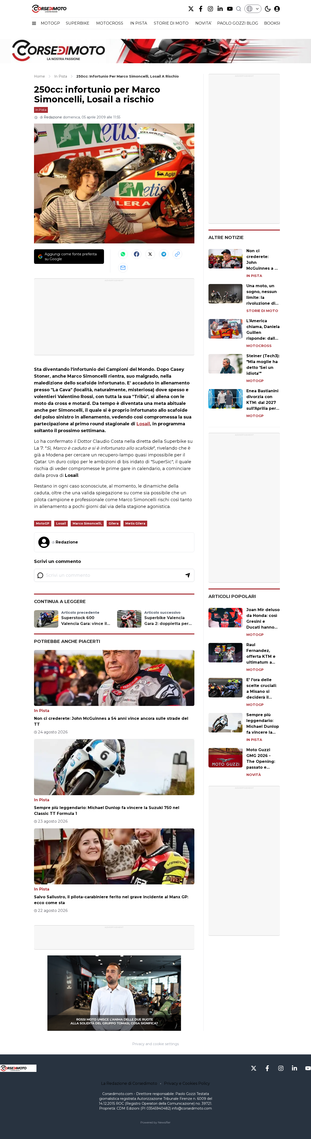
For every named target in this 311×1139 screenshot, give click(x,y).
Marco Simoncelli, (87, 523)
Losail (143, 424)
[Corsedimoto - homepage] (55, 9)
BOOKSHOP (276, 23)
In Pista (40, 110)
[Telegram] (164, 254)
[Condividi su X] (150, 254)
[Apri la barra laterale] (34, 23)
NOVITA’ (203, 23)
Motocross (259, 346)
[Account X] (191, 9)
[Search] (239, 9)
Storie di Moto (262, 311)
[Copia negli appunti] (177, 254)
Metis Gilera (135, 523)
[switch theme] (267, 8)
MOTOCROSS (110, 23)
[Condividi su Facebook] (136, 254)
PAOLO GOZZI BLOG (237, 23)
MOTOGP (50, 23)
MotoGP (42, 523)
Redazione (53, 117)
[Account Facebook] (201, 9)
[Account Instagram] (210, 9)
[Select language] (252, 9)
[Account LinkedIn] (220, 9)
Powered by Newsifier (155, 1122)
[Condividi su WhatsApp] (123, 254)
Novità (253, 775)
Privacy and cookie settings (155, 1044)
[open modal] (277, 9)
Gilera (114, 523)
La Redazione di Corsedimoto (129, 1083)
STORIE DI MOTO (172, 23)
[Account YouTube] (230, 9)
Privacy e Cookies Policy (187, 1083)
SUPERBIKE (78, 23)
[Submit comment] (187, 575)
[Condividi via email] (123, 268)
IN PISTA (139, 23)
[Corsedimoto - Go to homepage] (18, 1068)
